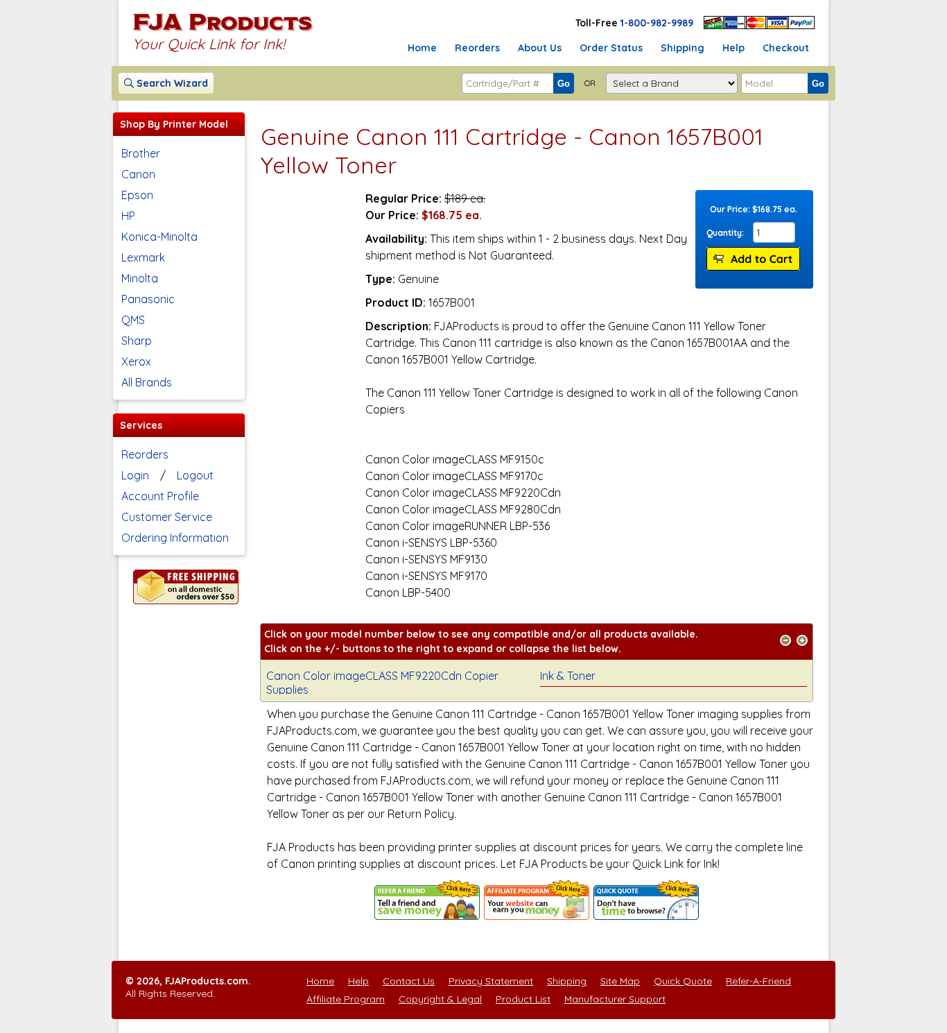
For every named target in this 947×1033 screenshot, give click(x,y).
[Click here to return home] (222, 30)
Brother (140, 153)
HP (128, 216)
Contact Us (409, 981)
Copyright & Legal (440, 999)
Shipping (682, 48)
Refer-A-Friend (758, 981)
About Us (540, 48)
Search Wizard (171, 83)
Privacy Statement (491, 981)
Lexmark (143, 257)
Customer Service (166, 517)
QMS (133, 320)
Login (135, 475)
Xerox (136, 361)
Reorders (477, 48)
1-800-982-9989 (656, 23)
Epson (137, 195)
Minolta (139, 278)
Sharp (136, 341)
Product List (523, 999)
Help (733, 48)
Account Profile (160, 496)
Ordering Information (175, 538)
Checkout (786, 48)
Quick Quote (683, 981)
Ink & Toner (568, 676)
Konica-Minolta (159, 237)
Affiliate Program (345, 999)
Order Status (611, 48)
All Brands (146, 382)
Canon (138, 174)
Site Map (620, 981)
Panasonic (148, 299)
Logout (195, 475)
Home (422, 48)
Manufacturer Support (615, 999)
